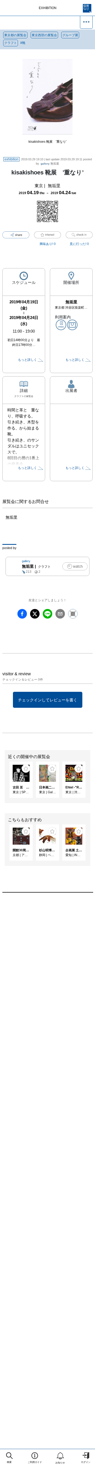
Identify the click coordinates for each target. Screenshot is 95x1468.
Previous (4, 782)
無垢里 (50, 163)
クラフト (10, 43)
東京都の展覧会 (15, 35)
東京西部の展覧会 (44, 35)
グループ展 (70, 35)
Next (91, 782)
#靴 (22, 43)
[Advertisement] (47, 960)
